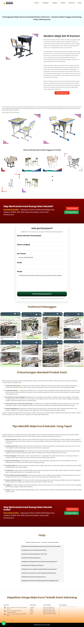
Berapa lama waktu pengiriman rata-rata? (35, 554)
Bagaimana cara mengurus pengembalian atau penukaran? (40, 569)
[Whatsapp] (4, 623)
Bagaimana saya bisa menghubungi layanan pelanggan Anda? (40, 580)
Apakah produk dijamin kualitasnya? (33, 565)
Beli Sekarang (63, 93)
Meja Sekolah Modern (44, 625)
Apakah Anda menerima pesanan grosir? (34, 577)
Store (80, 3)
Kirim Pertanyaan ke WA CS (42, 294)
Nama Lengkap (23, 244)
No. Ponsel (21, 253)
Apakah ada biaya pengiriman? (32, 557)
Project (54, 3)
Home (37, 3)
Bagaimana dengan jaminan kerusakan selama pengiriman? (40, 561)
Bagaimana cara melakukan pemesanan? (35, 550)
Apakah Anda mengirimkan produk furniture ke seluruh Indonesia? (42, 546)
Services (72, 3)
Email (19, 262)
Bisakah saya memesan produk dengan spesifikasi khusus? (39, 573)
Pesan (19, 271)
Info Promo (73, 208)
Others (63, 3)
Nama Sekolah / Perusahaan (29, 235)
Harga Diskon (72, 212)
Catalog (45, 3)
